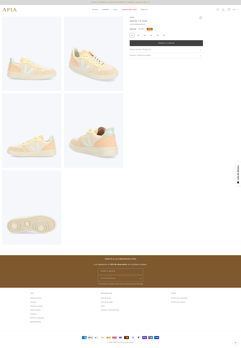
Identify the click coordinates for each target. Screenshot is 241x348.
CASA (115, 9)
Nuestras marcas (36, 306)
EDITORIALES (35, 322)
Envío (103, 306)
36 (132, 35)
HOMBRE (105, 9)
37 (139, 35)
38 (146, 35)
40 (158, 35)
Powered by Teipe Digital (125, 342)
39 (152, 35)
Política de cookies (178, 302)
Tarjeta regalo (35, 310)
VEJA (132, 17)
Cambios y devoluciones (110, 310)
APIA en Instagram (37, 318)
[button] (95, 9)
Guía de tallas (106, 298)
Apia (114, 342)
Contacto (33, 314)
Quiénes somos (36, 298)
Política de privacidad (179, 298)
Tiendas (33, 302)
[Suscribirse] (140, 279)
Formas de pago (107, 302)
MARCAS (144, 9)
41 (164, 35)
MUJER (95, 9)
